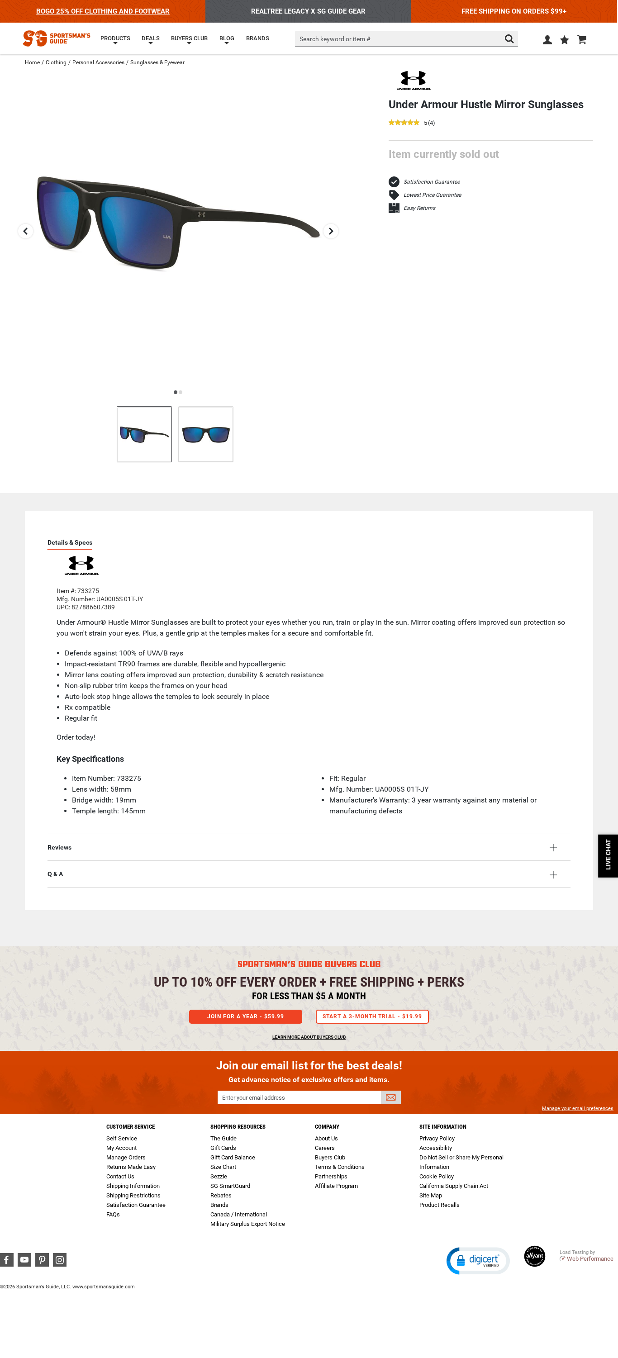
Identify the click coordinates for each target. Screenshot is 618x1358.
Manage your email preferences (577, 1108)
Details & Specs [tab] (70, 542)
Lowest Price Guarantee (432, 195)
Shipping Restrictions (133, 1195)
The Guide (223, 1138)
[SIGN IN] (547, 41)
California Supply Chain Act (453, 1185)
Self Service (121, 1138)
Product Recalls (439, 1204)
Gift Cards (223, 1147)
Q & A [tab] (55, 874)
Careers (325, 1147)
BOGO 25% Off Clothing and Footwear (103, 11)
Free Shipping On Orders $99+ (513, 11)
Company (327, 1126)
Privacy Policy (437, 1138)
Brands (219, 1204)
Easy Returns (419, 208)
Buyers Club (330, 1157)
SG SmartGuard (230, 1185)
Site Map (430, 1195)
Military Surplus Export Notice (247, 1223)
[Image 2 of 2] (205, 434)
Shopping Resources (238, 1126)
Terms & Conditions (340, 1166)
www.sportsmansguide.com (103, 1287)
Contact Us (120, 1176)
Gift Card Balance (232, 1157)
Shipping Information (133, 1185)
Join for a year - (245, 1016)
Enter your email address (253, 1097)
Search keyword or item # (335, 39)
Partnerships (331, 1176)
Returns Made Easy (131, 1166)
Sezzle (218, 1176)
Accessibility (435, 1147)
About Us (326, 1138)
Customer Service (130, 1126)
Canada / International (238, 1214)
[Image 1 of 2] (144, 434)
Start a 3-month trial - (372, 1016)
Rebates (221, 1195)
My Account (121, 1147)
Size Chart (223, 1166)
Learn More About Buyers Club (309, 1037)
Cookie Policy (436, 1176)
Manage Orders (126, 1157)
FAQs (113, 1214)
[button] (564, 40)
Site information (442, 1126)
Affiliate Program (336, 1185)
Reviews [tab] (59, 847)
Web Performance (590, 1258)
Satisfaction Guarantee (432, 182)
